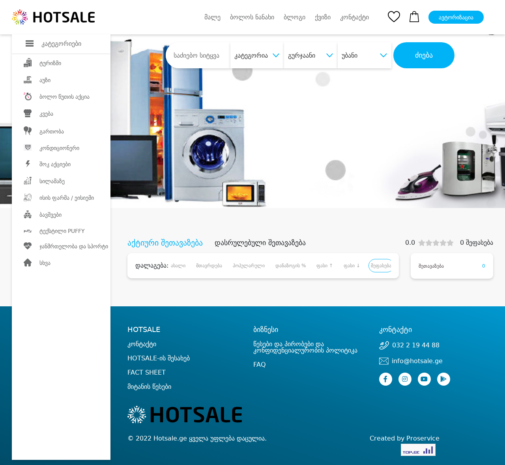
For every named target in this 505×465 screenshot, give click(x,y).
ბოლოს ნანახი (252, 17)
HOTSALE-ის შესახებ (158, 358)
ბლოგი (294, 17)
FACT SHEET (146, 372)
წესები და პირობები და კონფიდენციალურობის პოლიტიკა (305, 347)
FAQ (259, 364)
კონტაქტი (354, 17)
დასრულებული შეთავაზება (260, 242)
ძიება (424, 55)
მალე (212, 17)
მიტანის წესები (149, 386)
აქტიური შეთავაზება (165, 243)
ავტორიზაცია (456, 17)
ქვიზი (323, 17)
